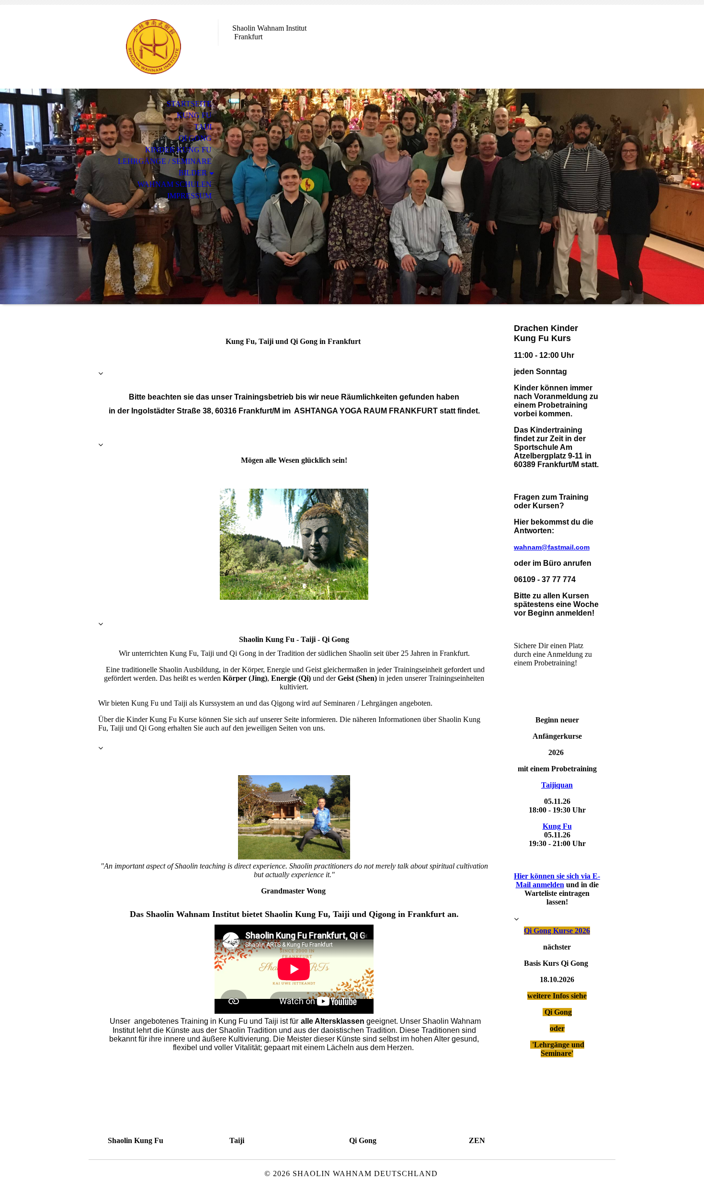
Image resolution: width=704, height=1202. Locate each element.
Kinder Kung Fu (178, 150)
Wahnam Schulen (174, 184)
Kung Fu (194, 115)
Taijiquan (557, 785)
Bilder (193, 173)
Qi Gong (195, 138)
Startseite (189, 104)
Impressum (189, 196)
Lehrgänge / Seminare (165, 161)
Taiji (203, 127)
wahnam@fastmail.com (552, 547)
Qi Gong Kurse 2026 (557, 931)
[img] (153, 46)
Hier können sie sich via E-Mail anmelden (557, 880)
